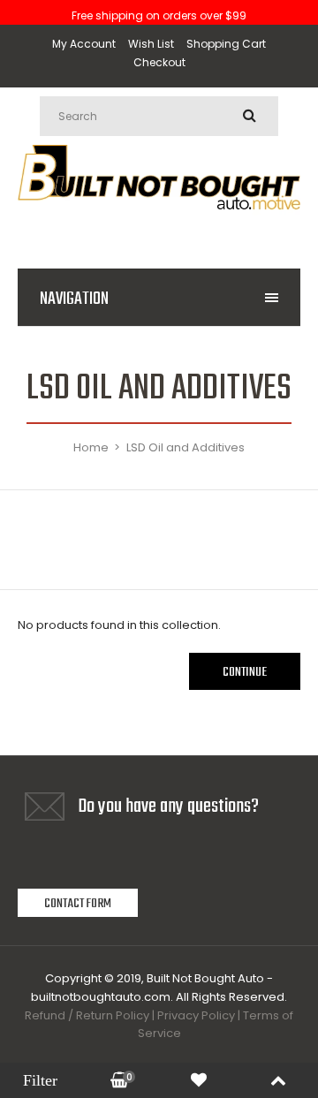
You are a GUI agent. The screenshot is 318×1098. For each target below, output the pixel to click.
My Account (84, 43)
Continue (245, 672)
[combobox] (159, 116)
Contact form (77, 903)
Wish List (151, 43)
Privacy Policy (196, 1015)
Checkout (159, 62)
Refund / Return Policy (87, 1015)
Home (91, 447)
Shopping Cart (226, 43)
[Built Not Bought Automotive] (159, 227)
